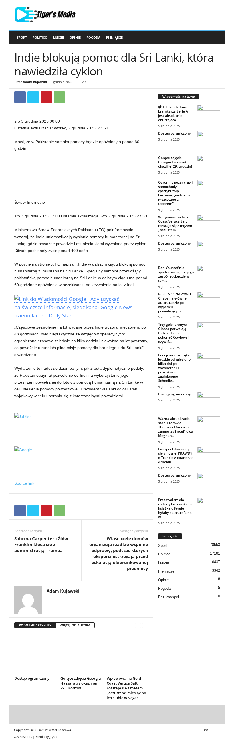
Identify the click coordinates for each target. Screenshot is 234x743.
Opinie (75, 37)
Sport (22, 37)
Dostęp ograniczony (31, 678)
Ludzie (58, 37)
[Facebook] (20, 97)
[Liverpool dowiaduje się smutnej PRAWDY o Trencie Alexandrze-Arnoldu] (208, 458)
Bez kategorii (169, 597)
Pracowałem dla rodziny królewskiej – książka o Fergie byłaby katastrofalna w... (175, 508)
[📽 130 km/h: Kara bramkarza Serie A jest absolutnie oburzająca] (208, 116)
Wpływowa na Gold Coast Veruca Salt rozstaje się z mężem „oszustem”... (175, 223)
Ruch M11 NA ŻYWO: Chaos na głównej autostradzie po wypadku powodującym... (175, 303)
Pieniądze (114, 37)
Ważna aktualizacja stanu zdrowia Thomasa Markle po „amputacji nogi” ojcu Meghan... (175, 427)
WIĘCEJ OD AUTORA (75, 625)
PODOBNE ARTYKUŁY (35, 625)
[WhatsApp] (59, 97)
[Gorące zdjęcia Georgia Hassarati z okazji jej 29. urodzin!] (81, 653)
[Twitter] (33, 97)
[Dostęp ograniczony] (35, 653)
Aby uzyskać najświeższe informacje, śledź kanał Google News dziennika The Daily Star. (73, 307)
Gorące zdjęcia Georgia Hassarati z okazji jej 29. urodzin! (80, 683)
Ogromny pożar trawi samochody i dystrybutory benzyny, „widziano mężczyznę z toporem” (175, 193)
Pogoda (93, 37)
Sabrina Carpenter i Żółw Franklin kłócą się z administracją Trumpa (41, 544)
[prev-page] (138, 625)
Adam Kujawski (35, 82)
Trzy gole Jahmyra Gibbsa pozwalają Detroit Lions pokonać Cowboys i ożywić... (173, 333)
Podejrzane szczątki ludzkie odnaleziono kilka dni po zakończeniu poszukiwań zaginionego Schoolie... (174, 368)
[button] (216, 37)
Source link (24, 483)
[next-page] (145, 625)
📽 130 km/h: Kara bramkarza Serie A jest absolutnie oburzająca (173, 113)
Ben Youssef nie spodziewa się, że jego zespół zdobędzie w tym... (176, 274)
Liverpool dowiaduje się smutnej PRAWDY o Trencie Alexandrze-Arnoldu (176, 455)
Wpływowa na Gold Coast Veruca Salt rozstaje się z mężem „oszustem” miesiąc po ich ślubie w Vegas (126, 688)
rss (206, 730)
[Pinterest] (46, 97)
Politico (40, 37)
